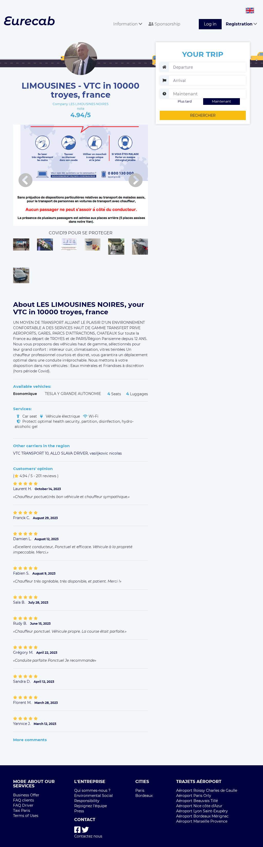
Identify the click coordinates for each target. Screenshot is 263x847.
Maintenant (221, 101)
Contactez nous (88, 836)
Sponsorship (167, 24)
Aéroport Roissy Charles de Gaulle (206, 790)
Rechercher (202, 115)
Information (126, 24)
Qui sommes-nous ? (92, 790)
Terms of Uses (25, 815)
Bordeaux (144, 795)
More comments (30, 739)
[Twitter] (85, 830)
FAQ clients (23, 800)
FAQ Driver (23, 805)
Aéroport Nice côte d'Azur (199, 806)
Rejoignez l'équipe (90, 806)
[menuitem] (126, 18)
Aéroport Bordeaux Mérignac (202, 816)
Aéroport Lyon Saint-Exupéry (202, 811)
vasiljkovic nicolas (106, 453)
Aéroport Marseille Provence (201, 821)
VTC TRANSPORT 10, (31, 453)
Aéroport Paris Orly (193, 795)
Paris (139, 790)
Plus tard (185, 101)
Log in (210, 24)
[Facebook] (77, 830)
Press (79, 811)
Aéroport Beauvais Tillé (197, 800)
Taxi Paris (21, 810)
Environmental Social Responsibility (93, 798)
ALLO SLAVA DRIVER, (70, 453)
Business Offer (26, 795)
